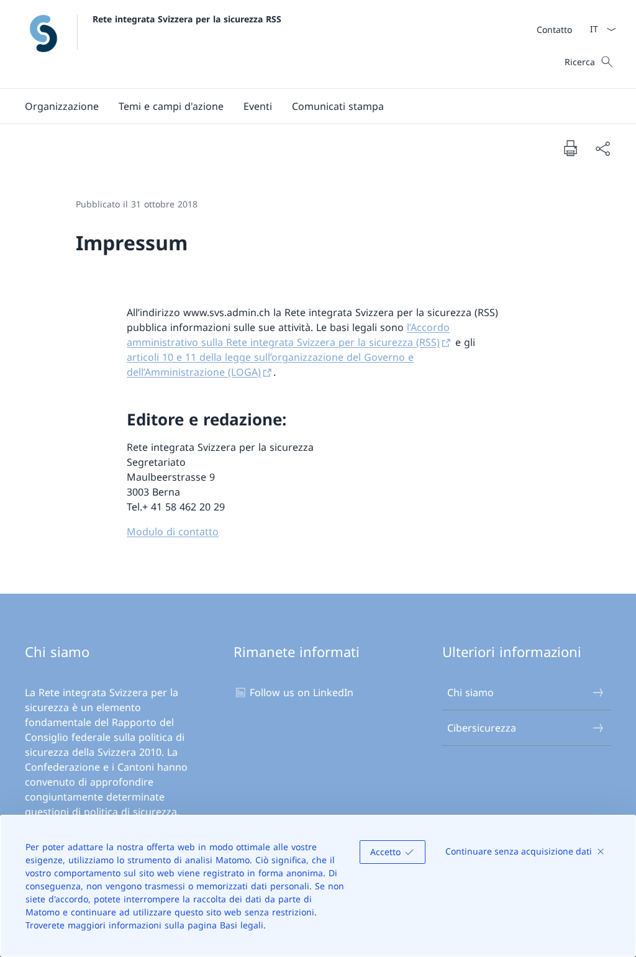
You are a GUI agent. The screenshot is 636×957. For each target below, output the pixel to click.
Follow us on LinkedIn (301, 692)
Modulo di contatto (173, 531)
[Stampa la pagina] (570, 147)
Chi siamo (470, 692)
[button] (62, 106)
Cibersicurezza (481, 728)
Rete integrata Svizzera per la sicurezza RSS (187, 19)
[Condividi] (602, 148)
